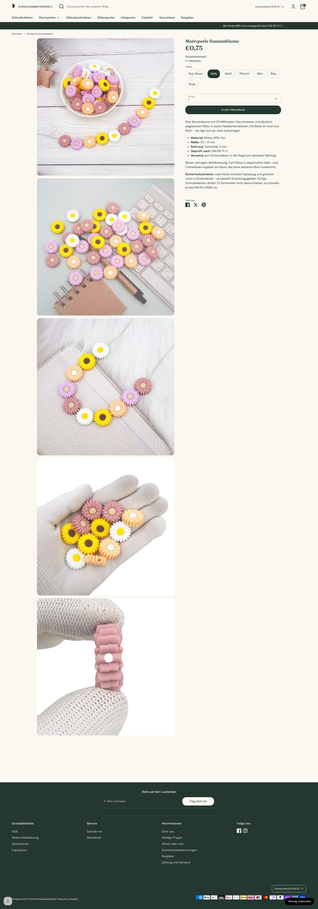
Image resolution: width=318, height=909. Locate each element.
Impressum (19, 850)
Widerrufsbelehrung (25, 838)
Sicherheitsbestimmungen (179, 850)
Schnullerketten (22, 17)
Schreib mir (94, 831)
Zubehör (147, 17)
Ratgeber (187, 17)
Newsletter (94, 838)
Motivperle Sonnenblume (40, 33)
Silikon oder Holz (173, 844)
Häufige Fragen (172, 838)
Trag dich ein (198, 801)
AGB (15, 831)
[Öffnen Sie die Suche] (61, 6)
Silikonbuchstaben (78, 17)
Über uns (168, 831)
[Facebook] (239, 830)
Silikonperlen (106, 17)
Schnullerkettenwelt (195, 56)
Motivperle (195, 60)
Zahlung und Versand (176, 862)
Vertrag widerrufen (299, 901)
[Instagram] (245, 830)
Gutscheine (167, 17)
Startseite (17, 33)
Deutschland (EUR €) (267, 6)
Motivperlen (47, 17)
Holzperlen (128, 17)
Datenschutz (20, 844)
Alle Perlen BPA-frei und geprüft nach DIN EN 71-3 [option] (159, 25)
